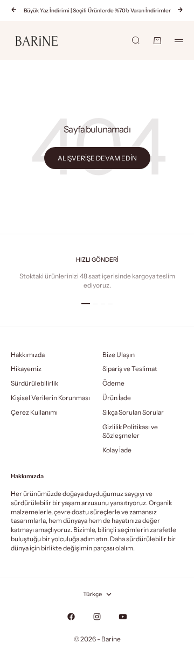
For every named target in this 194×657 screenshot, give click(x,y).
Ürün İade (116, 398)
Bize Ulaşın (118, 355)
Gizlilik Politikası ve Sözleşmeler (130, 431)
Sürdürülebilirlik (34, 383)
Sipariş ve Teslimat (129, 369)
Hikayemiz (26, 369)
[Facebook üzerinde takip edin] (71, 616)
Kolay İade (116, 450)
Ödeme (113, 383)
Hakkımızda (28, 355)
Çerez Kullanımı (34, 412)
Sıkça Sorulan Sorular (133, 412)
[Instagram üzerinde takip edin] (97, 616)
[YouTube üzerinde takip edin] (123, 616)
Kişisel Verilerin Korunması (50, 398)
